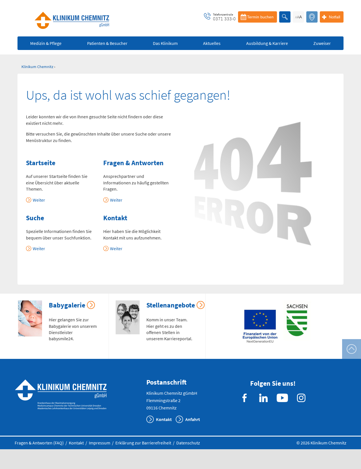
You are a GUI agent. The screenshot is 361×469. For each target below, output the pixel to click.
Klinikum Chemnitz (37, 66)
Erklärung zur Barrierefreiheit (143, 443)
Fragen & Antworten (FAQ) (39, 443)
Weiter (39, 200)
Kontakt (164, 419)
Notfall (334, 17)
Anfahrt (192, 419)
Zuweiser (322, 43)
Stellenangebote (170, 305)
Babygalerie (67, 305)
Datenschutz (188, 443)
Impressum (99, 443)
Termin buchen (260, 17)
